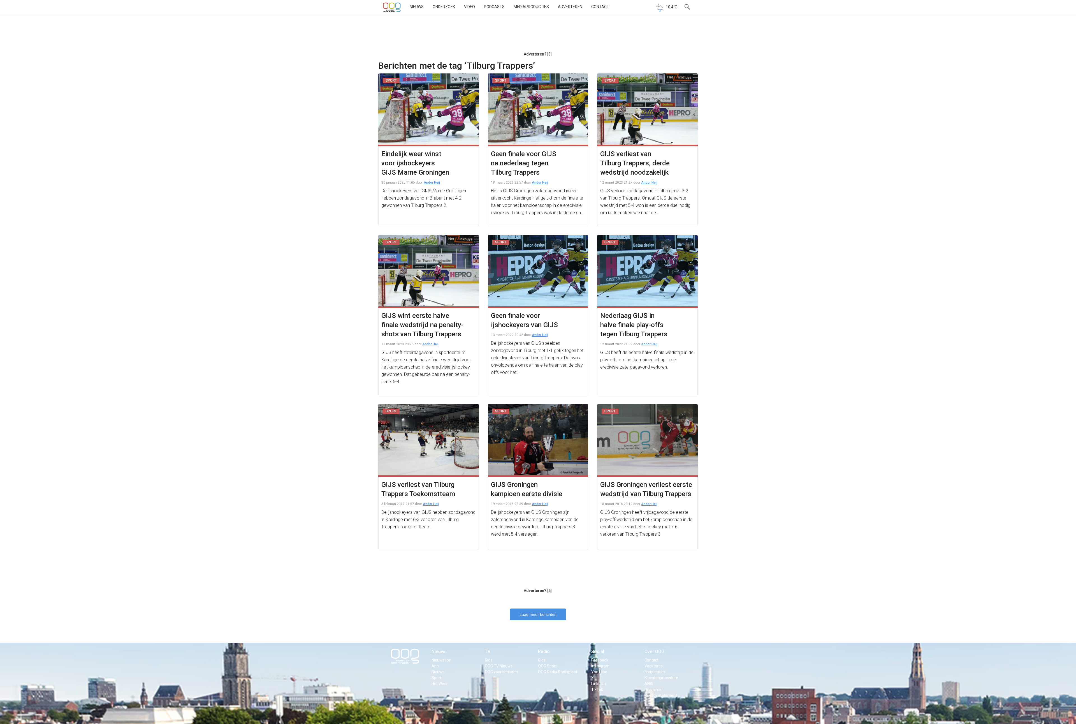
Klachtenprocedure (661, 678)
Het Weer (440, 683)
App (435, 666)
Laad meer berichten (538, 614)
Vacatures (653, 666)
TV (487, 651)
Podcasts (494, 6)
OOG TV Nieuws (499, 666)
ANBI (648, 683)
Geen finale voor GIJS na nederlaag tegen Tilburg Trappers (523, 163)
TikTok (597, 689)
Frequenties (654, 672)
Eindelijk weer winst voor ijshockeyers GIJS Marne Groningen (415, 163)
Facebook (599, 660)
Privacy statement (660, 695)
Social (597, 651)
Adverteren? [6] (538, 590)
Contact (600, 6)
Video (469, 6)
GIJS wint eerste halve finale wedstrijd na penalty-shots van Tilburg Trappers (422, 325)
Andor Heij (432, 182)
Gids (488, 660)
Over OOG (654, 651)
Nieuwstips (441, 660)
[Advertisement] (538, 35)
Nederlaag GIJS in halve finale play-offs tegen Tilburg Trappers (633, 325)
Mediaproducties (531, 6)
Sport (436, 678)
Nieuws (417, 6)
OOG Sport (547, 666)
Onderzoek (444, 6)
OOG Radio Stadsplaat (557, 672)
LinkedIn (598, 683)
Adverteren (570, 6)
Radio (544, 651)
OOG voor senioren (501, 672)
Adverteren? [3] (538, 54)
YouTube (599, 672)
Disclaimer (653, 689)
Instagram (600, 666)
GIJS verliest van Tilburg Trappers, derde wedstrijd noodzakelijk (635, 163)
